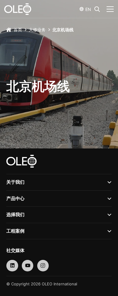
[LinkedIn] (12, 266)
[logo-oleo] (17, 9)
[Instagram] (43, 266)
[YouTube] (28, 266)
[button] (97, 9)
